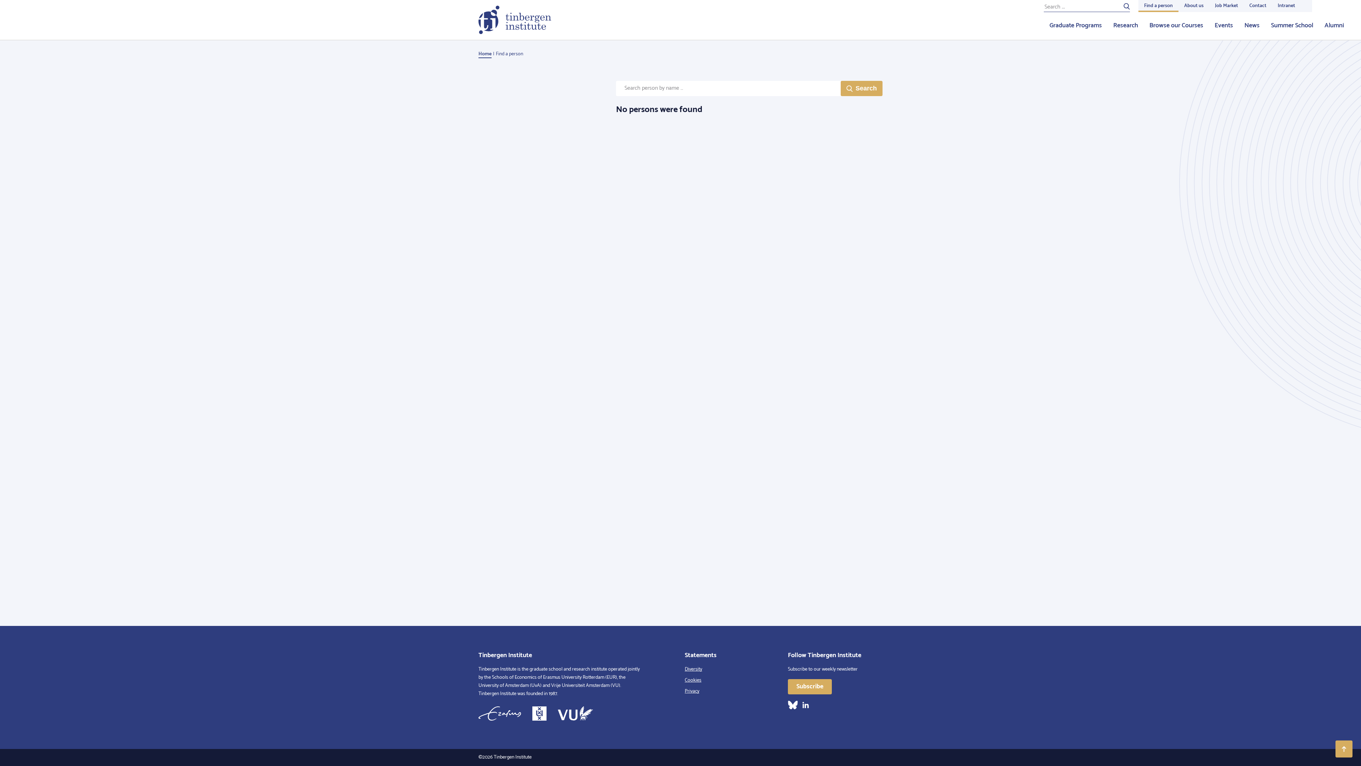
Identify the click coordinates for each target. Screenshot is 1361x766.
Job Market (1226, 6)
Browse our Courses (1176, 25)
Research (1125, 25)
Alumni (1334, 25)
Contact (1257, 6)
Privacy (692, 691)
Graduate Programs (1075, 25)
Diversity (693, 669)
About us (1194, 6)
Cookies (693, 680)
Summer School (1292, 25)
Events (1224, 25)
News (1252, 25)
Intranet (1286, 6)
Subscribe (809, 686)
